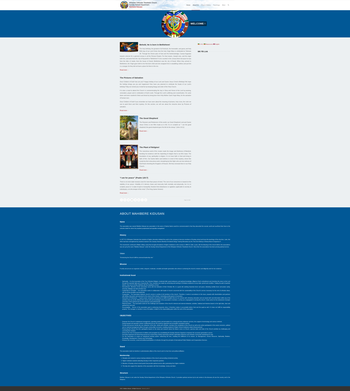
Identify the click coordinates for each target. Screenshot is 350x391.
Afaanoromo (209, 44)
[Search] (228, 5)
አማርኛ (201, 44)
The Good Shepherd (148, 118)
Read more (123, 70)
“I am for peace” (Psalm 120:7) (134, 178)
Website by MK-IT (146, 388)
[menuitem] (188, 5)
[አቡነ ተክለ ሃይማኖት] (129, 157)
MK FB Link (203, 51)
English (217, 44)
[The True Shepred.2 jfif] (129, 128)
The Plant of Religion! (149, 147)
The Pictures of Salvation (131, 78)
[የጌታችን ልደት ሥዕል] (129, 47)
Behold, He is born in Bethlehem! (154, 45)
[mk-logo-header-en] (139, 5)
